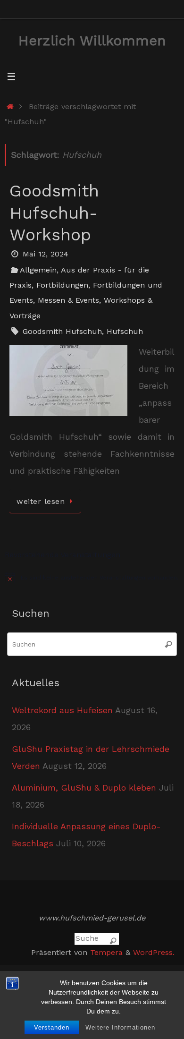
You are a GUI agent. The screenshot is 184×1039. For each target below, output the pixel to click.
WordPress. (154, 952)
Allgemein (38, 269)
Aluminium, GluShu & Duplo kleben (84, 787)
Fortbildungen (62, 285)
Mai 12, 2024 (45, 253)
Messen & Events (68, 300)
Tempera (106, 952)
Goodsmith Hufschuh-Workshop (54, 213)
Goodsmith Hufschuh (62, 331)
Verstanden (51, 1027)
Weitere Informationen (120, 1027)
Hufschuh (125, 331)
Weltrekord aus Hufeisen (62, 710)
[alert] (92, 577)
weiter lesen (41, 501)
